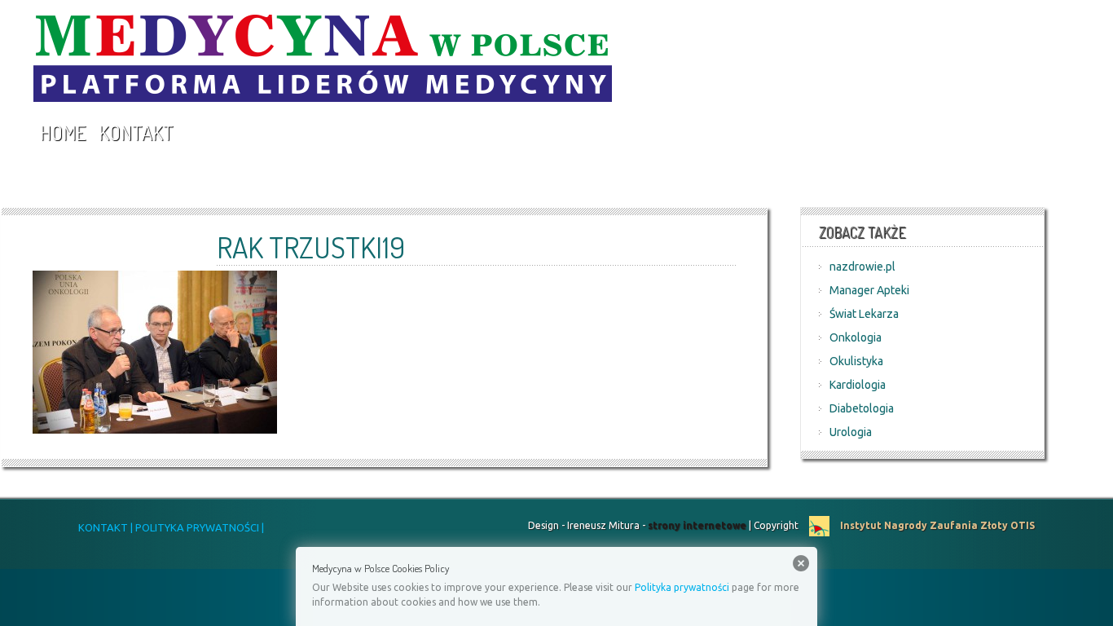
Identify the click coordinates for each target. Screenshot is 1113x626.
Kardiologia (857, 384)
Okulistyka (856, 361)
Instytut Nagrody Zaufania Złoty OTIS (936, 525)
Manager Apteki (869, 290)
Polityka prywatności (682, 587)
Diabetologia (861, 408)
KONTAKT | (105, 527)
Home (63, 132)
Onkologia (855, 337)
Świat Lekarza (864, 313)
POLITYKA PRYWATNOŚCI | (198, 527)
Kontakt (136, 132)
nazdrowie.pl (862, 266)
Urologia (850, 432)
